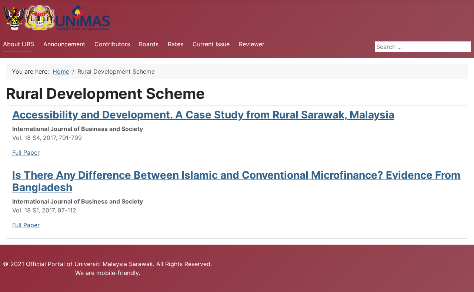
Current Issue (211, 44)
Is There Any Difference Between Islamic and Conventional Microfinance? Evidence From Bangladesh (236, 181)
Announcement (64, 44)
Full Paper (26, 152)
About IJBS (18, 44)
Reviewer (251, 44)
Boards (148, 44)
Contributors (112, 44)
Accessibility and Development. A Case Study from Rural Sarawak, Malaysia (203, 114)
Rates (175, 44)
